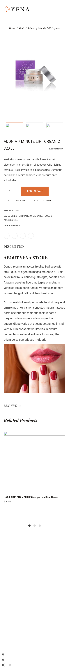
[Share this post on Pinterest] (23, 236)
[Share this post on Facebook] (7, 236)
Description (14, 246)
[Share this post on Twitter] (15, 236)
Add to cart (35, 191)
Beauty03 (14, 225)
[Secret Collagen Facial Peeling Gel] (63, 35)
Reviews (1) (12, 406)
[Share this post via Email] (31, 236)
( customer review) (55, 149)
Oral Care (36, 216)
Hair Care (23, 216)
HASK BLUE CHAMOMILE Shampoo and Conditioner (31, 497)
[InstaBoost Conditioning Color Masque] (59, 35)
